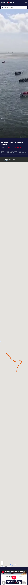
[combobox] (14, 7)
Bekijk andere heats (14, 148)
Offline (4, 144)
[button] (26, 2)
